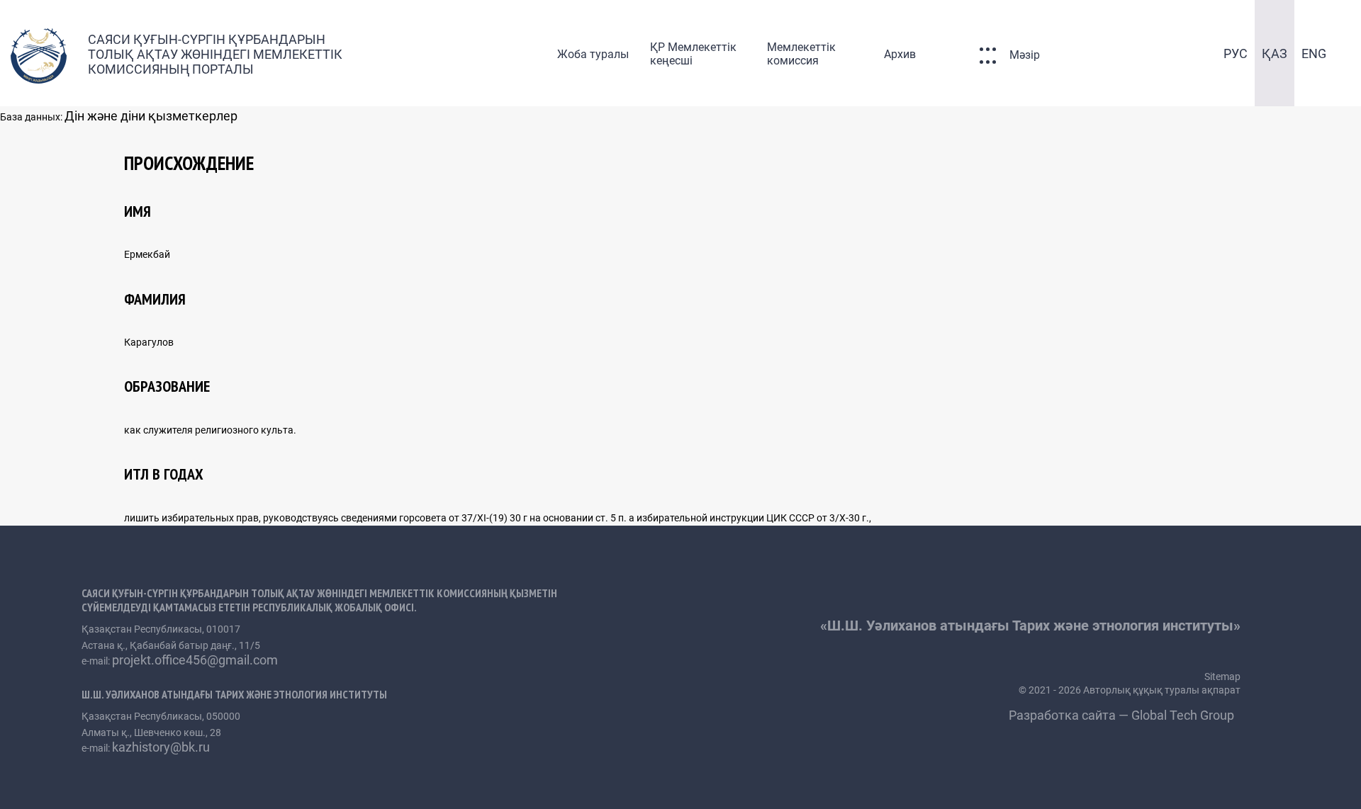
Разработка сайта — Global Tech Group (1123, 715)
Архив (900, 54)
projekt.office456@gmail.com (195, 659)
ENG (1313, 53)
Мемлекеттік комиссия (801, 53)
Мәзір (1024, 55)
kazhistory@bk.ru (161, 747)
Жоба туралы (593, 54)
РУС (1235, 53)
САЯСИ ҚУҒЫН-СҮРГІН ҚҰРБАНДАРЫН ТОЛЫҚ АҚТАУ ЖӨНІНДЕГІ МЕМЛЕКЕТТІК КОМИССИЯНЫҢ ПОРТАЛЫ (215, 54)
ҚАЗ (1274, 53)
